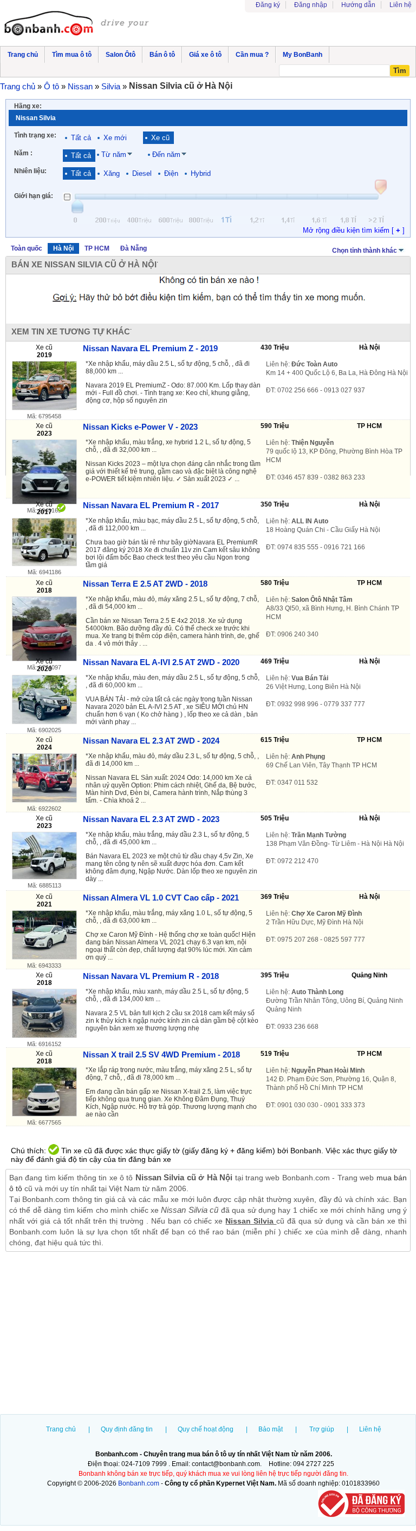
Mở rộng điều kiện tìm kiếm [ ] (354, 230)
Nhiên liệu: (30, 171)
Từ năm (113, 154)
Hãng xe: (28, 106)
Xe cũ (160, 138)
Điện (171, 173)
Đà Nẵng (133, 248)
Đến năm (166, 154)
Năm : (23, 153)
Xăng (111, 173)
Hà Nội (63, 248)
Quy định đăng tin (127, 1429)
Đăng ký (268, 5)
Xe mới (115, 138)
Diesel (142, 173)
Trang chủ (61, 1429)
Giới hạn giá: (33, 196)
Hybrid (201, 173)
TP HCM (96, 248)
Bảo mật (270, 1429)
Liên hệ (400, 5)
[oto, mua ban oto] (77, 24)
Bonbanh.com (138, 1483)
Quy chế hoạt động (205, 1429)
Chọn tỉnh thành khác (364, 250)
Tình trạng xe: (35, 135)
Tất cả (81, 138)
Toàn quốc (26, 248)
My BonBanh (302, 54)
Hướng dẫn (358, 5)
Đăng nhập (310, 5)
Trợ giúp (321, 1429)
